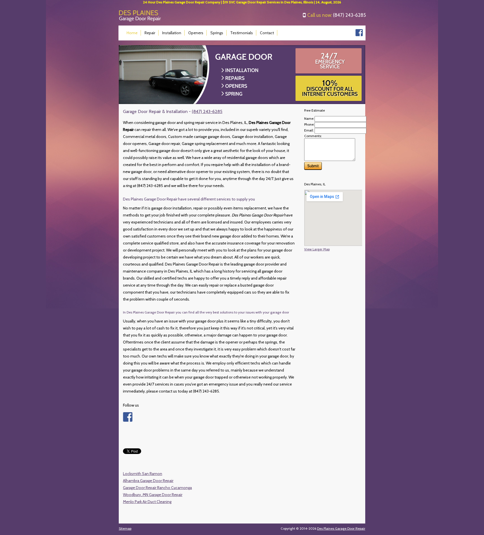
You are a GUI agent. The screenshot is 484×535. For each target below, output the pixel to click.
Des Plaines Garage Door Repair (341, 528)
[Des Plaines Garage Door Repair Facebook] (359, 35)
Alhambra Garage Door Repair (148, 480)
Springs (216, 32)
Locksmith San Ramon (142, 473)
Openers (195, 32)
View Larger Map (317, 249)
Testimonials (241, 32)
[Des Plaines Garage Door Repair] (140, 20)
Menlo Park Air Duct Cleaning (147, 501)
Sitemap (125, 528)
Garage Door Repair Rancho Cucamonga (157, 487)
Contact (267, 32)
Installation (171, 32)
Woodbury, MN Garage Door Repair (152, 494)
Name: (309, 118)
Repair (150, 32)
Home (132, 32)
